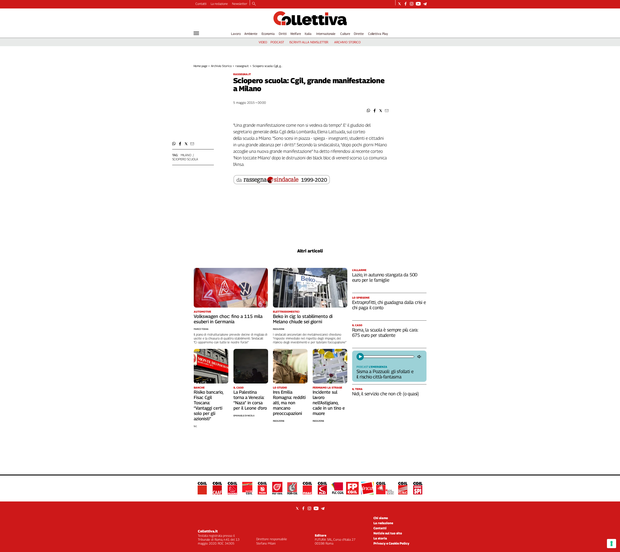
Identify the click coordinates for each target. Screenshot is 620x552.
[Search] (254, 4)
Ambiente (250, 34)
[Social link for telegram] (425, 4)
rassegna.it (242, 66)
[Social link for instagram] (411, 4)
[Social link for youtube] (418, 4)
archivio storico (347, 42)
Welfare (295, 34)
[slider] (388, 356)
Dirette (359, 34)
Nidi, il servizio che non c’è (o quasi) (385, 393)
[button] (368, 110)
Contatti (201, 4)
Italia (308, 34)
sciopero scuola (185, 159)
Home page (200, 66)
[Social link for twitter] (399, 4)
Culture (345, 34)
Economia (268, 34)
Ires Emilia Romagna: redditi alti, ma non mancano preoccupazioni (289, 403)
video (263, 42)
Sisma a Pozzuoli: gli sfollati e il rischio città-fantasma (385, 374)
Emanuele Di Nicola (244, 415)
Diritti (283, 34)
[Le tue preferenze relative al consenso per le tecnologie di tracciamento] (611, 543)
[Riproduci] (360, 356)
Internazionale (325, 34)
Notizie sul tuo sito (387, 533)
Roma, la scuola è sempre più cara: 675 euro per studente (385, 332)
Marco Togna (201, 329)
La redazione (219, 4)
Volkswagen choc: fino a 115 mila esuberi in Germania (228, 319)
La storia (380, 538)
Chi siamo (380, 518)
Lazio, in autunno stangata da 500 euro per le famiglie (385, 277)
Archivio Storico (221, 66)
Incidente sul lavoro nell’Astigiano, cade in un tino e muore (329, 403)
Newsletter (239, 4)
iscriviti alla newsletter (308, 42)
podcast (277, 42)
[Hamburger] (196, 33)
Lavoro (235, 34)
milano (186, 155)
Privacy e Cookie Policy (391, 543)
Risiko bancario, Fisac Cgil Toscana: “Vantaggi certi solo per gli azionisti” (208, 405)
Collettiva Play (378, 34)
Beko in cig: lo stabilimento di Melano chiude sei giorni (303, 319)
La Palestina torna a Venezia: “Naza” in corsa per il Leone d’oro (250, 400)
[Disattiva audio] (419, 356)
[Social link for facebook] (405, 4)
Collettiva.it (208, 531)
